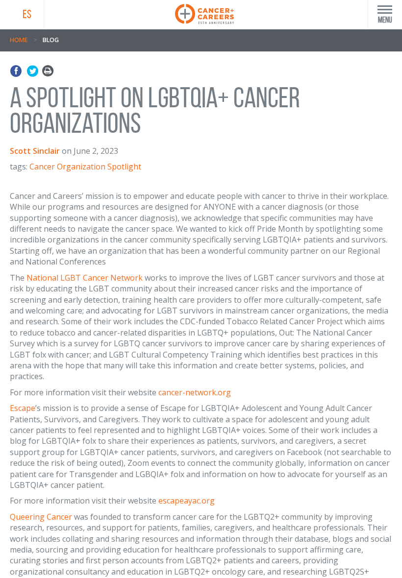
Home (18, 40)
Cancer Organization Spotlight (85, 166)
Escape (22, 408)
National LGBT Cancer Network (84, 277)
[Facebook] (17, 71)
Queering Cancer (41, 516)
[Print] (47, 71)
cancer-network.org (195, 392)
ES (27, 14)
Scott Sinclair (35, 150)
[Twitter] (32, 71)
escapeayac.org (186, 500)
